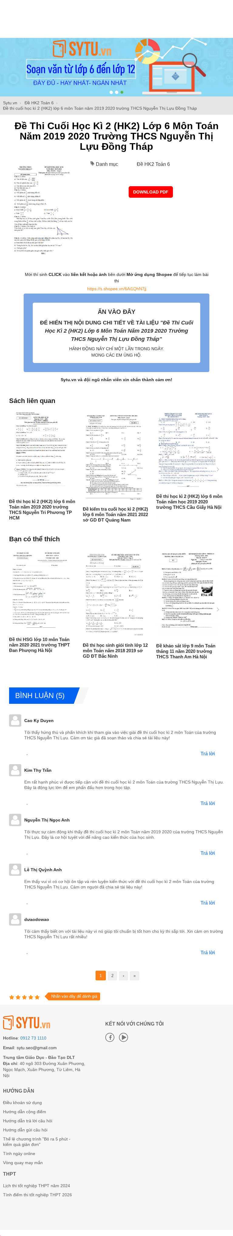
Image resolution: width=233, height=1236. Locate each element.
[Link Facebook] (109, 1037)
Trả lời (208, 753)
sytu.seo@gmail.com (37, 1047)
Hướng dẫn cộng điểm (24, 1111)
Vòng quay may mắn (23, 1162)
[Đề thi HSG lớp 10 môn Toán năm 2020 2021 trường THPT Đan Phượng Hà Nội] (41, 631)
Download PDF (150, 192)
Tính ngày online (19, 1153)
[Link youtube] (123, 1037)
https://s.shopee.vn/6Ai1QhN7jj (116, 288)
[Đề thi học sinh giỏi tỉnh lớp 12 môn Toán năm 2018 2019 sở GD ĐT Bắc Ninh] (115, 636)
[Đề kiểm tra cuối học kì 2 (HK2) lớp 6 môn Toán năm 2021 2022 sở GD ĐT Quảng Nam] (115, 500)
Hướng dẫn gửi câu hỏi (25, 1129)
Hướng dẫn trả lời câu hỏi (27, 1120)
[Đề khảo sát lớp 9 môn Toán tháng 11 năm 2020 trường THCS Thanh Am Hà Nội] (188, 637)
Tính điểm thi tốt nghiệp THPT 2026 (37, 1194)
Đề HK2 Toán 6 (153, 164)
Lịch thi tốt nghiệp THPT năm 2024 (36, 1185)
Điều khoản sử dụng (22, 1102)
